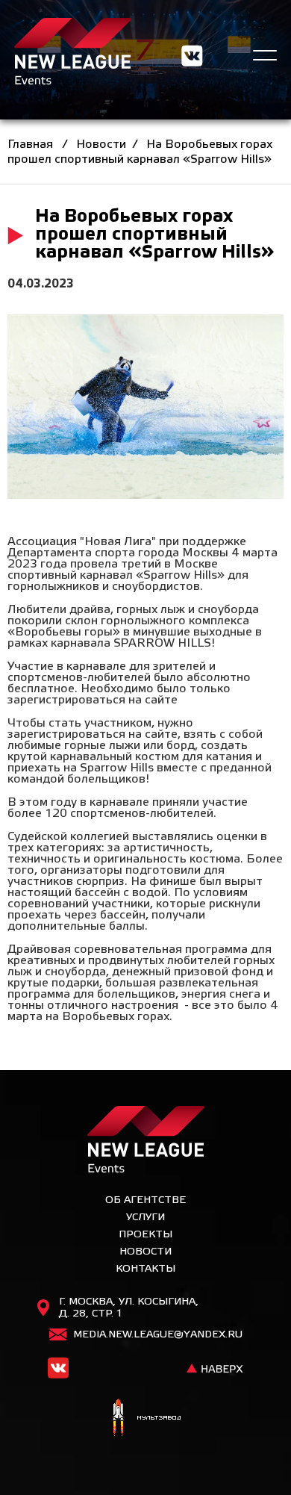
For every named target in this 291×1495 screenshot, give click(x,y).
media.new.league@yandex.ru (157, 1335)
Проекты (145, 1235)
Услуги (145, 1217)
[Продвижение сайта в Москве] (145, 1419)
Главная (30, 144)
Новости (101, 144)
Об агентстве (145, 1200)
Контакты (145, 1269)
